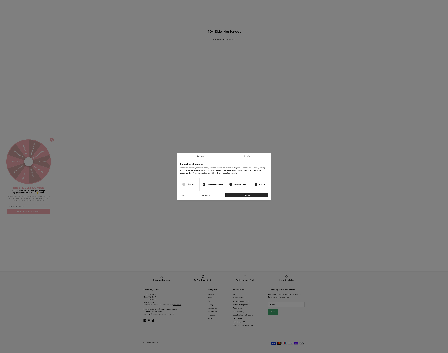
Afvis (183, 195)
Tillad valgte (206, 195)
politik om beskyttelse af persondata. (223, 173)
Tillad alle (247, 195)
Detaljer (247, 156)
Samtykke (200, 156)
